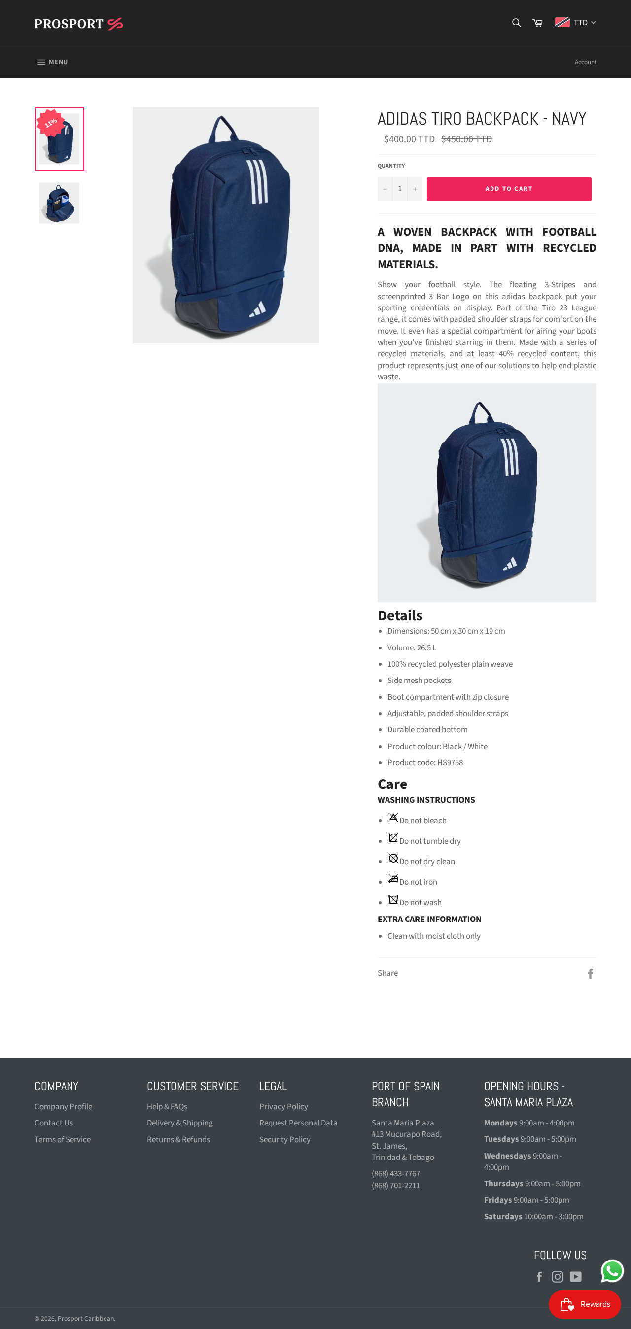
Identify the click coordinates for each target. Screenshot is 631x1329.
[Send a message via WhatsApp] (612, 1271)
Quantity (391, 166)
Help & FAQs (167, 1107)
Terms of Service (63, 1140)
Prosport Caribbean (86, 1318)
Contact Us (54, 1123)
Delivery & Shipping (180, 1123)
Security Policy (285, 1140)
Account (585, 62)
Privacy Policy (283, 1107)
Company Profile (63, 1107)
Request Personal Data (298, 1123)
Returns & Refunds (178, 1140)
